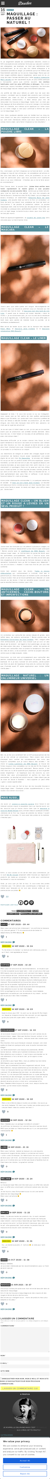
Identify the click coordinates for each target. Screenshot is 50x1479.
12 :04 (28, 1120)
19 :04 (30, 946)
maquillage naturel (31, 914)
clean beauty (24, 911)
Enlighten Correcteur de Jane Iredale (17, 639)
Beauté (10, 10)
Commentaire (8, 1326)
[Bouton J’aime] (2, 896)
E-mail (4, 1363)
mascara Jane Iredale (25, 329)
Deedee (25, 3)
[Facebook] (20, 902)
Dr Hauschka (24, 458)
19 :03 (30, 1009)
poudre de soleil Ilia (36, 218)
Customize (25, 1467)
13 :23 (28, 965)
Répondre (6, 942)
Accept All (25, 1461)
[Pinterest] (31, 902)
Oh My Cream (12, 875)
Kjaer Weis (5, 329)
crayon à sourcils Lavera (23, 804)
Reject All (25, 1474)
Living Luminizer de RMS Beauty (23, 764)
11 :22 (27, 1212)
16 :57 (29, 1285)
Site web (5, 1371)
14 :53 (33, 1030)
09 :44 (26, 924)
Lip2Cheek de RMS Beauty (33, 551)
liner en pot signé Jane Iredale (26, 483)
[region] (25, 1458)
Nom (3, 1355)
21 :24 (30, 1179)
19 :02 (30, 1099)
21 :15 (26, 1147)
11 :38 (26, 1260)
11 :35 (30, 1241)
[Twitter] (26, 902)
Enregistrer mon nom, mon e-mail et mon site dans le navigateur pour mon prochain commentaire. (24, 1381)
